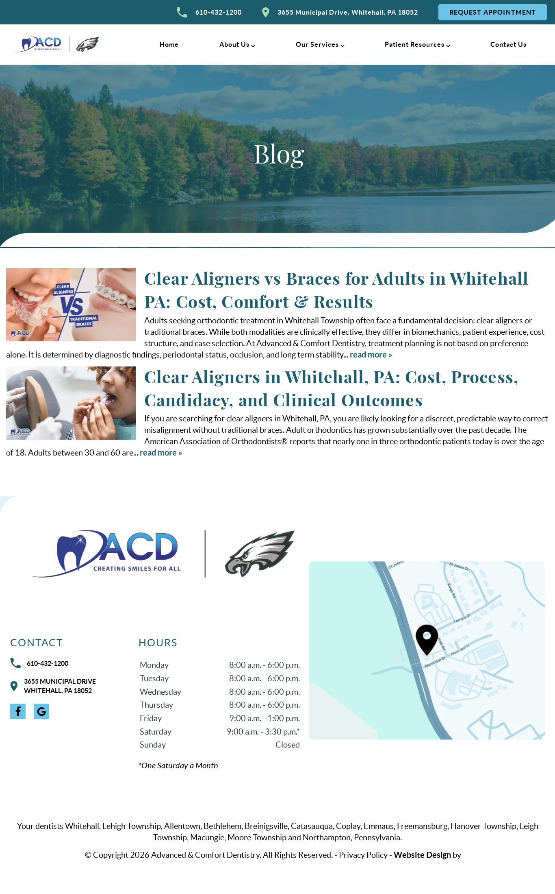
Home (169, 44)
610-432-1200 (218, 12)
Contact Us (508, 44)
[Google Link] (41, 711)
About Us (234, 44)
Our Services (317, 44)
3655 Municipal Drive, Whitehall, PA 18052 (348, 12)
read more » (371, 354)
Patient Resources (414, 44)
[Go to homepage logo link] (155, 554)
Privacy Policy (363, 854)
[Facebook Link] (18, 711)
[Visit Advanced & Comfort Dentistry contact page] (427, 650)
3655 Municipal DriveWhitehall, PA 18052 (60, 686)
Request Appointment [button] (492, 12)
